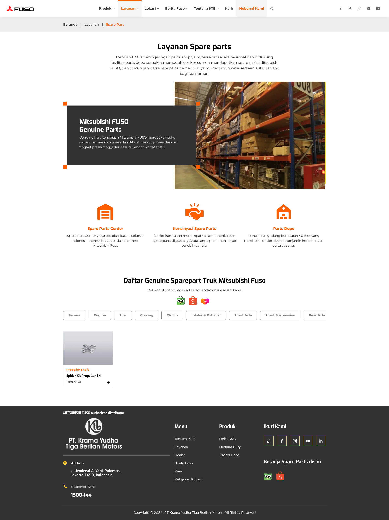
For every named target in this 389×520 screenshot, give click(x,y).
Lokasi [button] (150, 8)
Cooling (146, 315)
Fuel (123, 315)
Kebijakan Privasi (188, 479)
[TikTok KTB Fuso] (340, 8)
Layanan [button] (128, 8)
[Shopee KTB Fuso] (194, 300)
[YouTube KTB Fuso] (308, 441)
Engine (100, 315)
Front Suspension (280, 315)
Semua (74, 315)
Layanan (91, 24)
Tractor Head (229, 455)
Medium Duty (230, 447)
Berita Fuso (184, 463)
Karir (229, 8)
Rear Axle (317, 315)
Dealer (180, 455)
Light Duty (227, 438)
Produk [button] (105, 8)
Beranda (70, 24)
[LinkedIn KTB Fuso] (378, 8)
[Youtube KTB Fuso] (368, 8)
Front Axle (243, 315)
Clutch (172, 315)
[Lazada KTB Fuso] (206, 300)
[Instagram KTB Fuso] (359, 8)
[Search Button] (271, 8)
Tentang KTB (185, 438)
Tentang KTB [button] (205, 8)
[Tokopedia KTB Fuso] (182, 300)
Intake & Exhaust (206, 315)
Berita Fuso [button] (175, 8)
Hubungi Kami (251, 8)
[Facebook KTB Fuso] (350, 8)
